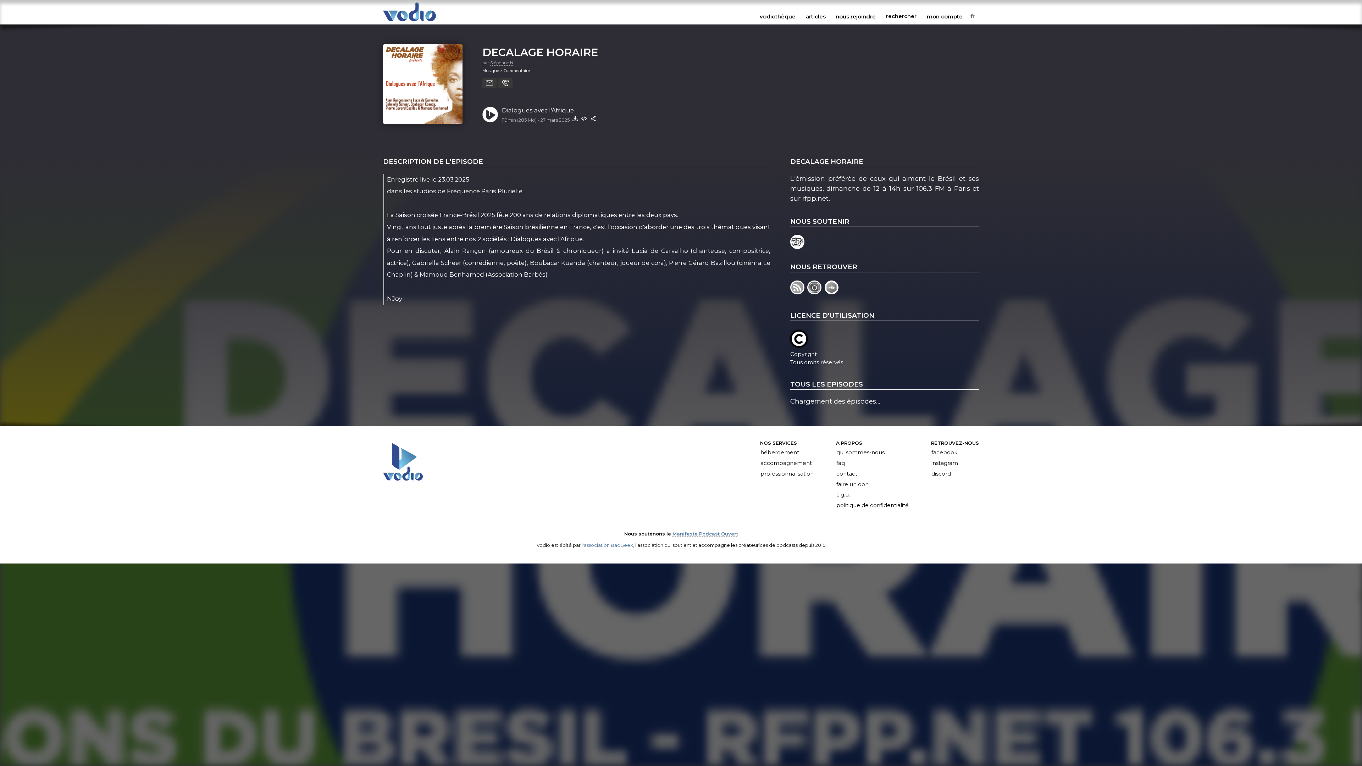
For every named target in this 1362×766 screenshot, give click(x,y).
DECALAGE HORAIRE (540, 52)
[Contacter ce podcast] (489, 83)
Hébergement (779, 452)
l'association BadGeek (607, 545)
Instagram (944, 463)
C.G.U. (843, 495)
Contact (846, 474)
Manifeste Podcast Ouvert (705, 534)
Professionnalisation (787, 474)
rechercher (901, 16)
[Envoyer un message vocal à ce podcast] (505, 83)
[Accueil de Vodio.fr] (409, 22)
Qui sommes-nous (860, 452)
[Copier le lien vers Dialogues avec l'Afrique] (593, 118)
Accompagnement (786, 463)
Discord (941, 474)
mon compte (945, 16)
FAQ (840, 463)
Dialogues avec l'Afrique (538, 110)
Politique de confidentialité (872, 506)
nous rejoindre (856, 16)
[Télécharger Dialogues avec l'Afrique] (574, 118)
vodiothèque (778, 16)
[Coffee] (797, 247)
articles (816, 16)
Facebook (944, 452)
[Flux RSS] (798, 292)
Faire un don (852, 484)
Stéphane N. (502, 62)
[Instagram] (815, 292)
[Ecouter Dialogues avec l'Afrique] (490, 114)
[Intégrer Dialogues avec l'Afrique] (584, 118)
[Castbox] (832, 292)
